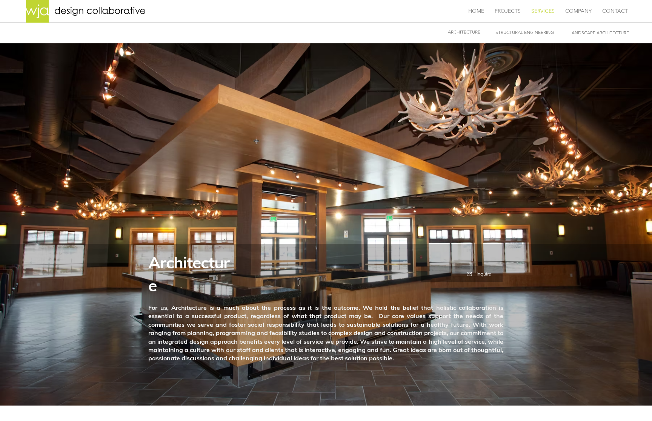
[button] (462, 274)
